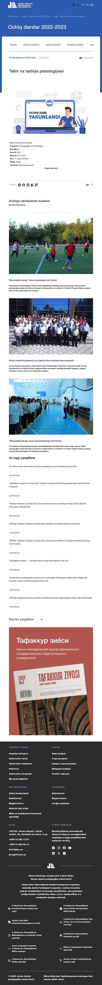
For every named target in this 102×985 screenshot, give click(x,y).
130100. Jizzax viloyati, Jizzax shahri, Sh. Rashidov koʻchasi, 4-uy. (28, 833)
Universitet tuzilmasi (20, 764)
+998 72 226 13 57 (19, 840)
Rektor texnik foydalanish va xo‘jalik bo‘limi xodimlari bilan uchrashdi (41, 361)
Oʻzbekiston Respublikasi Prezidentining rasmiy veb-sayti (25, 908)
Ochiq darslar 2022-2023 (39, 16)
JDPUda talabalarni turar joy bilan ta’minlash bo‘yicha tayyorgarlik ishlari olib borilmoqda (50, 598)
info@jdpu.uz (16, 850)
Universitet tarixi (18, 759)
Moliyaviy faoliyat (61, 769)
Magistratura (16, 804)
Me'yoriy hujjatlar (18, 779)
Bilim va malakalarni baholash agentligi (25, 815)
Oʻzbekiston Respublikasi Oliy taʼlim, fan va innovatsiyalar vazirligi (78, 922)
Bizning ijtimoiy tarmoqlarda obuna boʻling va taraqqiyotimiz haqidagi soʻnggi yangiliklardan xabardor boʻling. (69, 836)
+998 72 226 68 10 (19, 845)
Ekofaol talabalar (32, 45)
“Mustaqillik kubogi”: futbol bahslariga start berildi (33, 280)
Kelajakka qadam (75, 45)
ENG (87, 5)
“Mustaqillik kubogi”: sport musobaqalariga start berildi (35, 441)
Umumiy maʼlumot (18, 754)
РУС (82, 5)
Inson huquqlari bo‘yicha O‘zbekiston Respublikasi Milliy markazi (24, 948)
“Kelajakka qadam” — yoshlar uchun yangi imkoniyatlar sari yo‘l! (39, 561)
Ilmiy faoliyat (59, 754)
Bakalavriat (15, 798)
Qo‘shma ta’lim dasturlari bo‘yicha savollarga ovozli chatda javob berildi (42, 467)
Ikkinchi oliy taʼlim (18, 809)
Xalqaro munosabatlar (64, 764)
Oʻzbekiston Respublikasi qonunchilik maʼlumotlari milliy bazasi (75, 908)
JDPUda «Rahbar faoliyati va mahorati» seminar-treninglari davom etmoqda (44, 524)
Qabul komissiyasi (18, 793)
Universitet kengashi (20, 774)
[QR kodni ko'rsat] (37, 184)
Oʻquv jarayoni (59, 759)
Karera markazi (53, 45)
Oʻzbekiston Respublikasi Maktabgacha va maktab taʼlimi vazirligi (27, 935)
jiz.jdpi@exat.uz (17, 855)
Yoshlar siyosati (60, 774)
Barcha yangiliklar (21, 619)
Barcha (13, 45)
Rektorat (14, 769)
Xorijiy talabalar (60, 804)
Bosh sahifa (13, 16)
